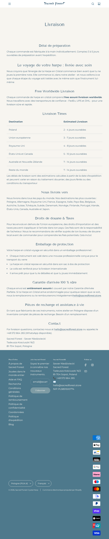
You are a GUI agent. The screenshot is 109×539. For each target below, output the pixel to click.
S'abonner (40, 390)
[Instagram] (92, 365)
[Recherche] (93, 4)
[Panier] (99, 4)
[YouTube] (85, 371)
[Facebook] (85, 365)
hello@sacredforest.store (87, 295)
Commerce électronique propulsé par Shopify (62, 490)
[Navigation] (9, 4)
